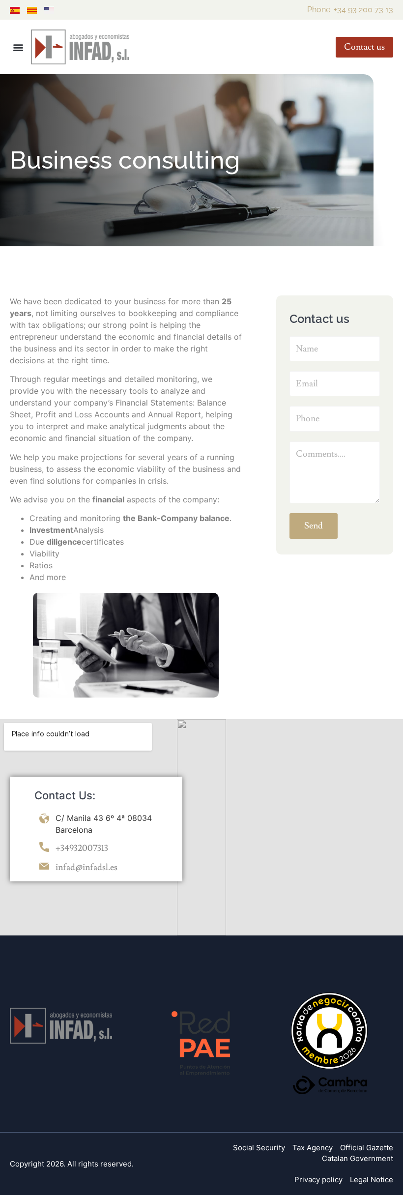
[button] (18, 47)
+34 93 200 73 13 (363, 9)
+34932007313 (82, 848)
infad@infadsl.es (86, 867)
